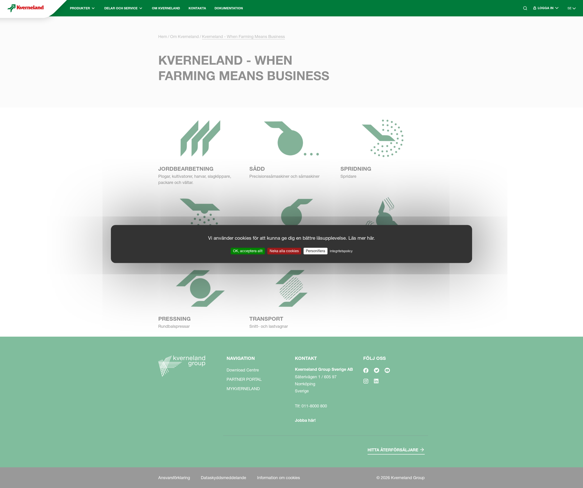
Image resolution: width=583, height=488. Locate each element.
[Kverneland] (25, 8)
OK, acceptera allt (248, 251)
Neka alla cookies (284, 251)
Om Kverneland (166, 8)
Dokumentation (229, 8)
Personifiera (315, 251)
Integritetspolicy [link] (341, 251)
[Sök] (522, 27)
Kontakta (197, 8)
